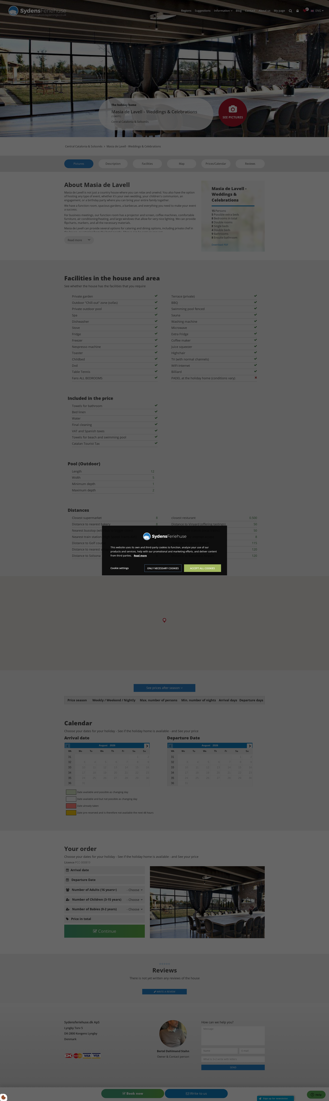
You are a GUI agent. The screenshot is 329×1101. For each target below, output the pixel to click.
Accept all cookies (202, 568)
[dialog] (164, 550)
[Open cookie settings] (3, 1097)
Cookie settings (120, 568)
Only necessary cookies (163, 568)
